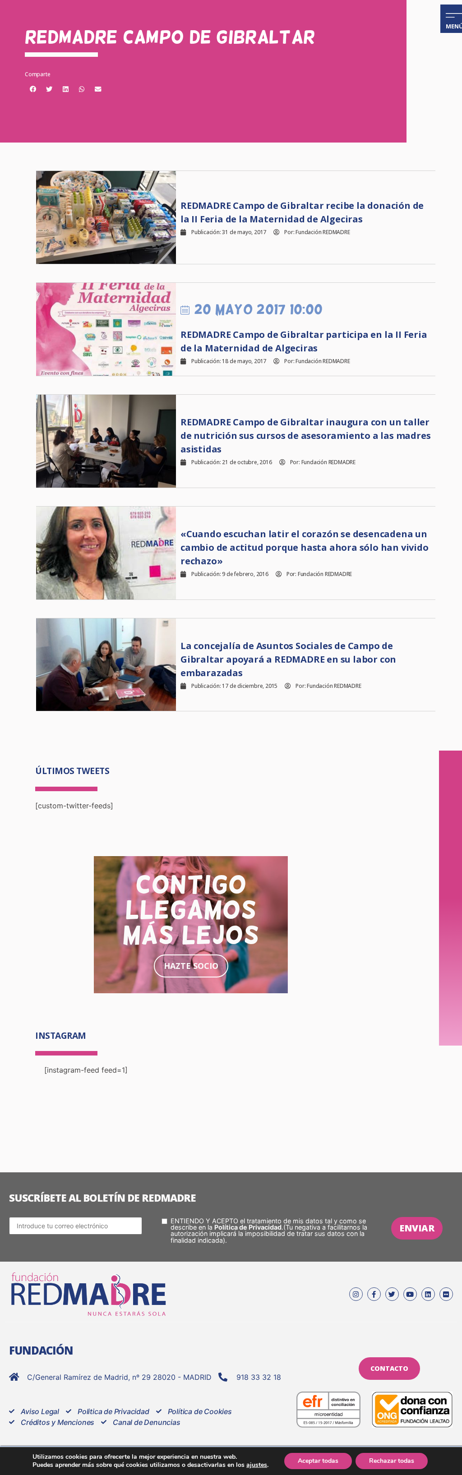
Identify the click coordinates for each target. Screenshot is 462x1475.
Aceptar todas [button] (318, 1461)
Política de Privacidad (248, 1227)
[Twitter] (392, 1294)
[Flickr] (446, 1294)
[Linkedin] (428, 1294)
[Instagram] (356, 1294)
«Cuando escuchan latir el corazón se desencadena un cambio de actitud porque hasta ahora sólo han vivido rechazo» (304, 547)
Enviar (416, 1228)
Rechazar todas (391, 1461)
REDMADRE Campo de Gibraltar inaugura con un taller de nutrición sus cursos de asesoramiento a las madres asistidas (305, 435)
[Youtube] (410, 1294)
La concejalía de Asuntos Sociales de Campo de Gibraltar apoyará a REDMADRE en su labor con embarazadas (288, 659)
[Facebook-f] (374, 1294)
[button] (33, 89)
